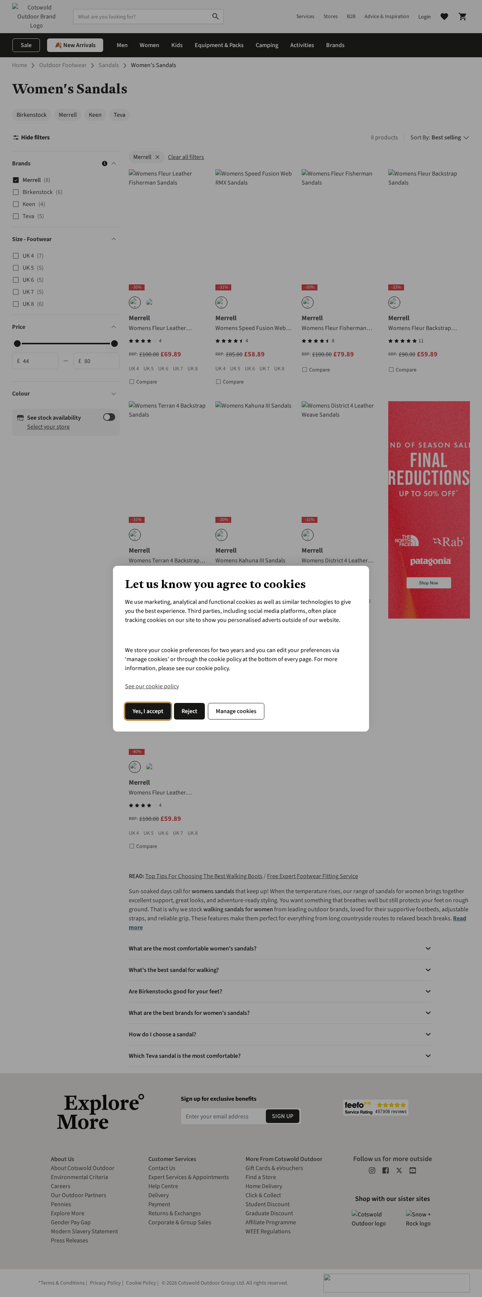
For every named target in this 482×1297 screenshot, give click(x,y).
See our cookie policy (152, 686)
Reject (189, 711)
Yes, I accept (148, 711)
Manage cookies (236, 711)
